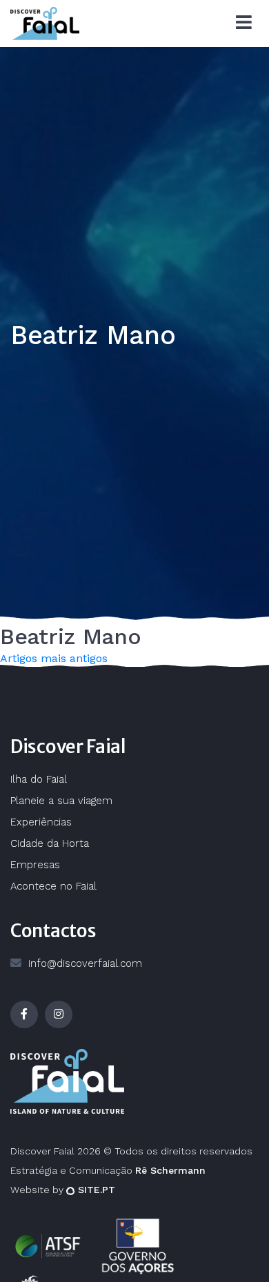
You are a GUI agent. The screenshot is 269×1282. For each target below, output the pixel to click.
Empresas (35, 865)
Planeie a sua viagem (61, 800)
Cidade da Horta (49, 843)
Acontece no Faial (53, 886)
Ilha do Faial (38, 779)
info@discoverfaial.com (85, 963)
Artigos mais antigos (54, 658)
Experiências (41, 822)
